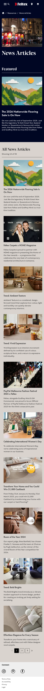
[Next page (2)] (32, 650)
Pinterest (14, 671)
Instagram (5, 671)
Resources (12, 13)
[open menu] (5, 4)
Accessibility (6, 682)
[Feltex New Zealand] (21, 4)
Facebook (23, 671)
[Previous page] (12, 650)
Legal (3, 687)
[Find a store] (32, 4)
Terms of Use (6, 679)
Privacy (4, 684)
